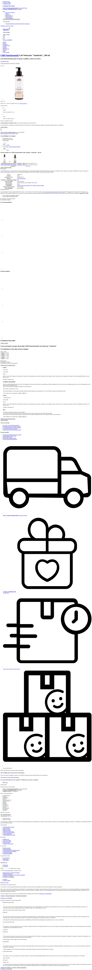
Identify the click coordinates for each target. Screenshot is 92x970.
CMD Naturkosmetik (10, 55)
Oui (19, 393)
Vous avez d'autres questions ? (9, 832)
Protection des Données (7, 873)
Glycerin (43, 191)
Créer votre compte (7, 840)
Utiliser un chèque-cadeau (8, 843)
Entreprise (5, 879)
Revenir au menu (6, 1)
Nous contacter (8, 17)
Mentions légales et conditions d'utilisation (11, 872)
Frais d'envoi (8, 14)
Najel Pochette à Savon (7, 437)
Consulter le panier (6, 3)
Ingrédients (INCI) (5, 189)
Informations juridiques (6, 199)
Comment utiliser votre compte (9, 835)
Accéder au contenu (7, 2)
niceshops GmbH (9, 870)
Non (24, 393)
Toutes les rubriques (9, 18)
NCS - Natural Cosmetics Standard (37, 185)
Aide (4, 11)
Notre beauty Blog (6, 848)
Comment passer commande (8, 827)
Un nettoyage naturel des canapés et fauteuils (12, 427)
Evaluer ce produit (4, 343)
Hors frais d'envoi (23, 103)
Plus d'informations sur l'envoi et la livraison (9, 133)
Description (4, 168)
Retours (7, 13)
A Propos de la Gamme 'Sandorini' (8, 198)
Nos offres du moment (7, 852)
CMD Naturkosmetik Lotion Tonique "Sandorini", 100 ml (13, 164)
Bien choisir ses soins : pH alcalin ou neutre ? (12, 426)
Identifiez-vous (6, 30)
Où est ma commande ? (10, 12)
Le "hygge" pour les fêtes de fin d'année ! (11, 425)
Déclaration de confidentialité (45, 893)
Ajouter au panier (4, 127)
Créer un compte (6, 34)
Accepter (2, 895)
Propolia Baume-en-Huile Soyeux (9, 435)
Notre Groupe (6, 859)
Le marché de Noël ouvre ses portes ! (10, 428)
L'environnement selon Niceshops (9, 851)
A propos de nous (6, 857)
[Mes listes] (4, 36)
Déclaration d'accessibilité (8, 876)
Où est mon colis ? (6, 842)
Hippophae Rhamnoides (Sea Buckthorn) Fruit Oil (56, 191)
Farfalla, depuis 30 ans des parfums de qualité (12, 429)
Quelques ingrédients (7, 849)
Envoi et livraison (6, 828)
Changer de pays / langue (15, 868)
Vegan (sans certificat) (25, 185)
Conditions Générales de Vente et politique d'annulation (14, 874)
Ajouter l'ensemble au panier (6, 167)
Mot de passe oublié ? (7, 841)
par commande (12, 9)
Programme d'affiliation (7, 853)
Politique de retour (6, 829)
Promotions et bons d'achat (8, 831)
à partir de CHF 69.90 (15, 8)
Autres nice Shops (6, 880)
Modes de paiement (9, 15)
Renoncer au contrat (4, 882)
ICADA (18, 185)
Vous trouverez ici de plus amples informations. (10, 777)
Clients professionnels (7, 833)
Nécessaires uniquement (10, 895)
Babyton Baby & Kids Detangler (9, 438)
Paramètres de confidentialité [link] (8, 877)
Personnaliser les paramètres (21, 895)
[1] (19, 191)
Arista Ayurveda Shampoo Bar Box (10, 439)
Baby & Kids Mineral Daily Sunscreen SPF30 (12, 434)
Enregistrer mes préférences (6, 967)
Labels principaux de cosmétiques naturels (11, 850)
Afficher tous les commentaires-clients (8, 365)
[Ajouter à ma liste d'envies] (1, 128)
